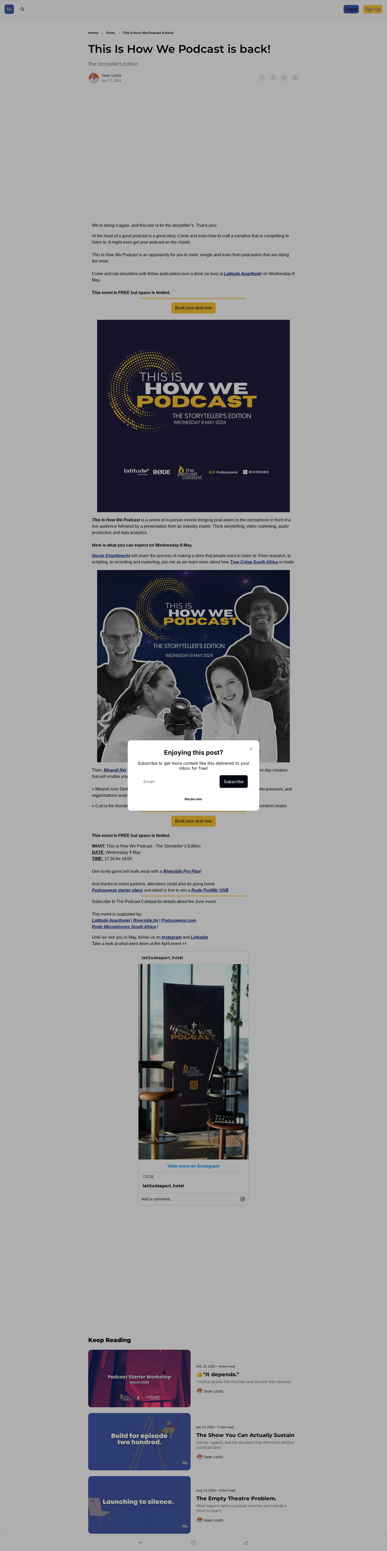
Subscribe (234, 781)
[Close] (251, 749)
